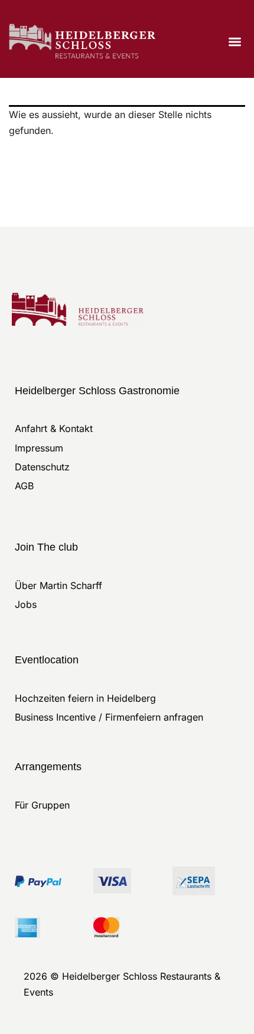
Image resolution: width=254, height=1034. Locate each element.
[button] (235, 42)
